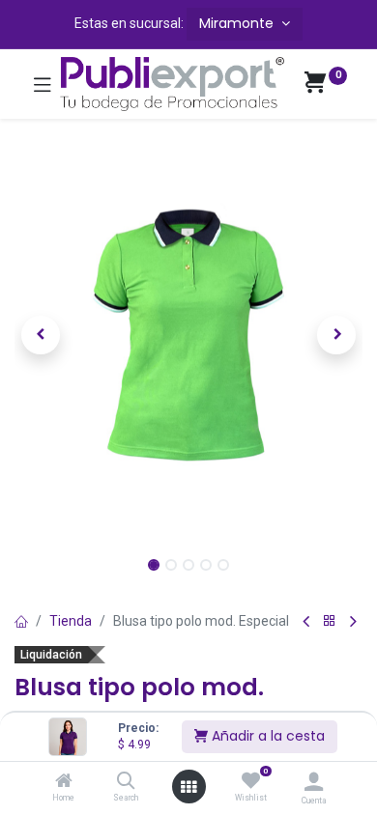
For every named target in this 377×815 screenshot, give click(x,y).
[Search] (126, 782)
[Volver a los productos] (329, 621)
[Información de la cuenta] (313, 782)
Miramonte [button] (238, 23)
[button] (40, 335)
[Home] (63, 782)
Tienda (70, 621)
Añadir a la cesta (266, 735)
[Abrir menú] (188, 787)
